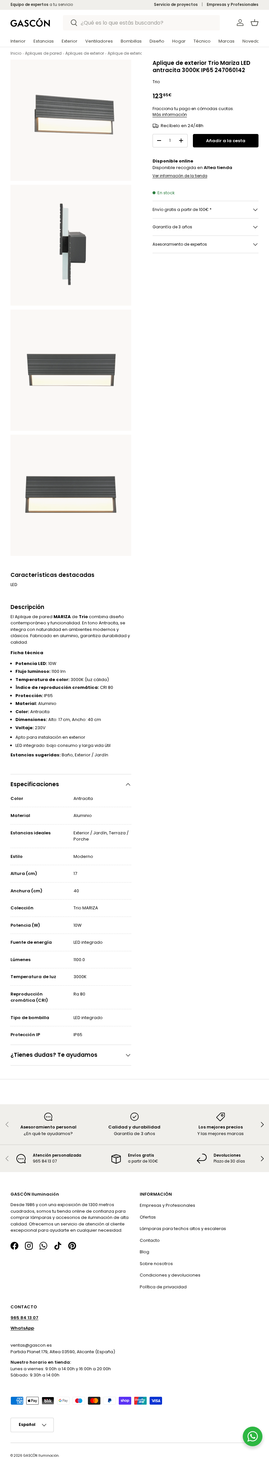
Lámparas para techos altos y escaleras (183, 1228)
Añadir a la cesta (225, 141)
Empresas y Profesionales (233, 4)
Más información (170, 114)
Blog (144, 1252)
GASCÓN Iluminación (41, 1455)
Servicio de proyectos (176, 4)
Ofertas (148, 1217)
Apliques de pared (43, 53)
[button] (254, 22)
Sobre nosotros (156, 1264)
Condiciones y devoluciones (170, 1275)
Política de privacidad (163, 1287)
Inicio (15, 53)
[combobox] (141, 22)
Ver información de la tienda (180, 176)
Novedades (255, 41)
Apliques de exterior (84, 53)
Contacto (150, 1240)
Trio (156, 82)
